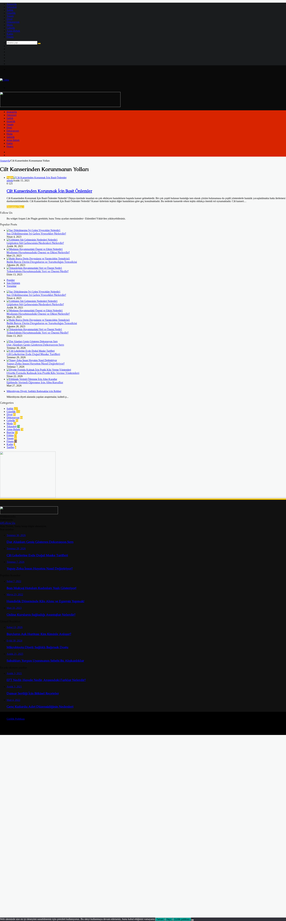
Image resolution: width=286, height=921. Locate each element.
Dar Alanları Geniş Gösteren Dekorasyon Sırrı (35, 344)
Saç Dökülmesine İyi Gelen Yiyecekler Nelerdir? (36, 233)
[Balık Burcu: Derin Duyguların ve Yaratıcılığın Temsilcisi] (38, 258)
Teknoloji (12, 7)
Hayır (168, 919)
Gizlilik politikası (182, 919)
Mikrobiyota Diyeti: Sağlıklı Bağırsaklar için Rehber (34, 391)
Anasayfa (12, 4)
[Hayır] (192, 920)
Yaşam (10, 16)
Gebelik (11, 27)
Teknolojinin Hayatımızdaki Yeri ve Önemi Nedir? (38, 271)
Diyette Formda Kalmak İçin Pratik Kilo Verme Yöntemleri (43, 373)
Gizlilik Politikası (16, 718)
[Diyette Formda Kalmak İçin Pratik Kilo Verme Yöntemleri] (39, 369)
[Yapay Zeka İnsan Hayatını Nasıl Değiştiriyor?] (32, 360)
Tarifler (10, 447)
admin (10, 180)
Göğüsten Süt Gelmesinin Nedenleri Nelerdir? (35, 243)
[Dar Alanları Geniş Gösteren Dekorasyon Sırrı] (32, 341)
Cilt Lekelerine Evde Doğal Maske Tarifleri (33, 354)
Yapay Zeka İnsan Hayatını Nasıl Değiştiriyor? (36, 363)
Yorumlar (11, 286)
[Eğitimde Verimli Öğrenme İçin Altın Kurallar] (32, 379)
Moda (10, 24)
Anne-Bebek (13, 30)
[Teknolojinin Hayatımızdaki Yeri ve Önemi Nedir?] (34, 268)
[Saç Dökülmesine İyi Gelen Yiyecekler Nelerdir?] (33, 230)
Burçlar (10, 432)
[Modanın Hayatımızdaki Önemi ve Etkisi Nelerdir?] (35, 249)
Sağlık (10, 10)
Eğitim (10, 435)
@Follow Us (7, 523)
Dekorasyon (13, 22)
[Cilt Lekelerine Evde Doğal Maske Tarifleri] (31, 350)
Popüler (11, 280)
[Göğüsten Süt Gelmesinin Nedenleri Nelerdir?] (32, 239)
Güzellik (11, 13)
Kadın (10, 33)
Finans (10, 36)
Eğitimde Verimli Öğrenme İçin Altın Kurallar (35, 382)
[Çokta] (4, 79)
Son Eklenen (13, 283)
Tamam (160, 919)
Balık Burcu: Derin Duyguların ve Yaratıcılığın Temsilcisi (42, 262)
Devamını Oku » (15, 206)
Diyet (9, 19)
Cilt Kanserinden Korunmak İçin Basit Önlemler (49, 190)
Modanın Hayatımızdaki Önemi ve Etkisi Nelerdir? (38, 252)
